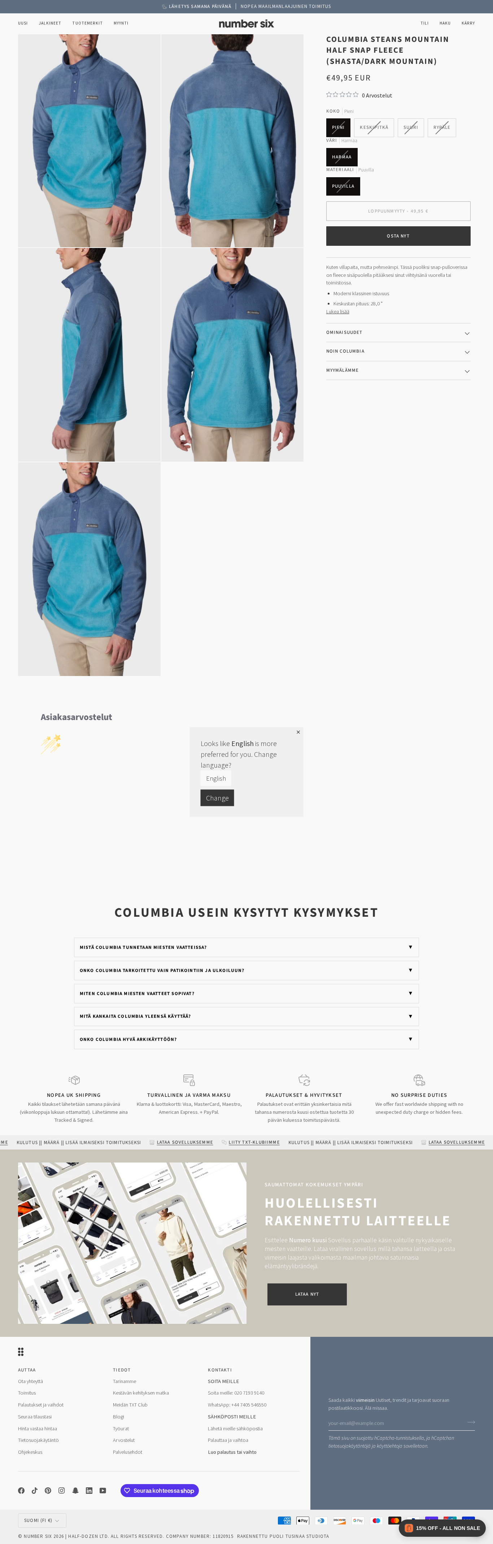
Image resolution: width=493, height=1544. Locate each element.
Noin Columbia (345, 351)
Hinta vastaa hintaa (37, 1428)
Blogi (118, 1416)
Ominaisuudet (344, 332)
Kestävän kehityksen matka (141, 1393)
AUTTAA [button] (27, 1370)
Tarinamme (124, 1381)
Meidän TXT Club (130, 1404)
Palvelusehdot (127, 1452)
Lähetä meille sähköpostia (235, 1428)
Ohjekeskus (30, 1452)
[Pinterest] (48, 1490)
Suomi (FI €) (38, 1520)
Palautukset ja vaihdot (41, 1404)
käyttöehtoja (389, 1446)
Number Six (38, 1536)
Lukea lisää (337, 311)
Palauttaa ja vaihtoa (228, 1440)
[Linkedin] (89, 1490)
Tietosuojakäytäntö (38, 1440)
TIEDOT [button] (122, 1370)
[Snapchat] (75, 1490)
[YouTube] (103, 1490)
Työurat (121, 1428)
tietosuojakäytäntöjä (349, 1446)
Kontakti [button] (220, 1370)
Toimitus (27, 1393)
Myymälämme (342, 370)
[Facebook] (21, 1490)
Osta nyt (398, 235)
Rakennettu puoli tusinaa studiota (283, 1536)
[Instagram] (61, 1490)
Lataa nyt (307, 1294)
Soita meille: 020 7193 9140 (236, 1393)
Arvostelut (124, 1440)
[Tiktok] (35, 1490)
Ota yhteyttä (30, 1381)
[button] (50, 23)
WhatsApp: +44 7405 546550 (237, 1404)
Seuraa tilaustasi (35, 1416)
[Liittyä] (469, 1422)
